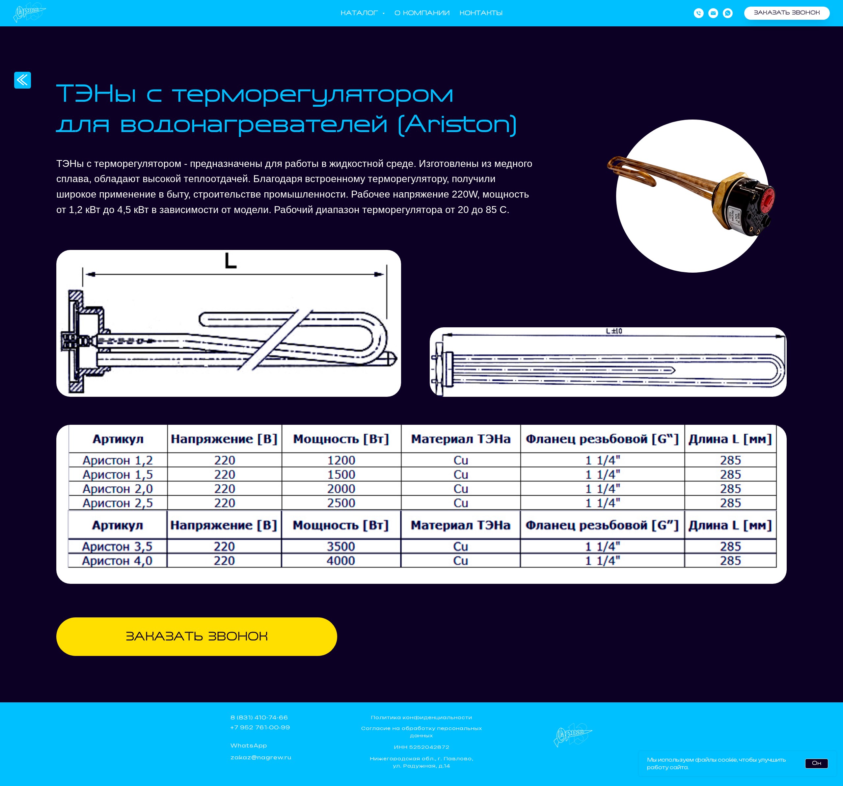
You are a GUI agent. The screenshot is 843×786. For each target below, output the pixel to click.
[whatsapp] (728, 13)
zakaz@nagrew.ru (261, 757)
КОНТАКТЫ (481, 13)
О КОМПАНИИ (422, 13)
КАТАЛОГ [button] (361, 13)
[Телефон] (699, 13)
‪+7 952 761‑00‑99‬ (260, 727)
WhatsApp (249, 745)
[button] (787, 13)
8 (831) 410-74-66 (259, 717)
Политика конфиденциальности (421, 717)
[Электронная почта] (713, 13)
